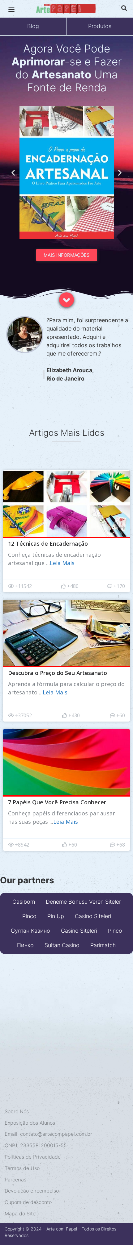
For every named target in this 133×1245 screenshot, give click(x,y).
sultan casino (62, 945)
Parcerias (15, 1179)
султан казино (30, 930)
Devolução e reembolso (32, 1191)
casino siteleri (93, 916)
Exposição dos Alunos (30, 1123)
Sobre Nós (17, 1111)
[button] (11, 9)
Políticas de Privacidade (33, 1157)
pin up (55, 916)
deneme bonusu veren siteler (83, 901)
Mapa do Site (20, 1213)
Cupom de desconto (28, 1202)
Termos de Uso (22, 1168)
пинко (25, 945)
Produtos (99, 26)
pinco (29, 916)
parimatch (103, 945)
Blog (33, 26)
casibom (23, 901)
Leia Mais (62, 563)
